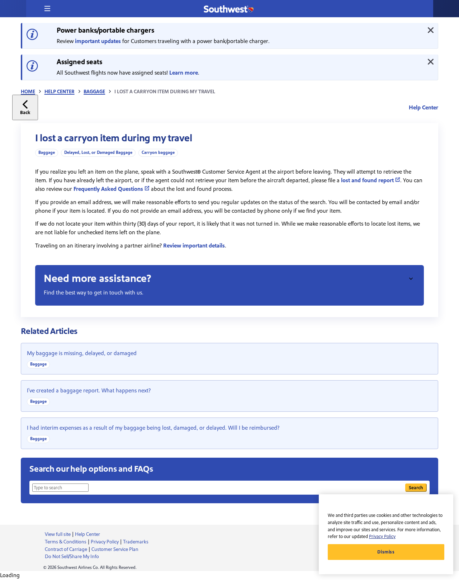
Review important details (194, 245)
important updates (98, 41)
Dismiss (386, 552)
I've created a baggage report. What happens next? (89, 390)
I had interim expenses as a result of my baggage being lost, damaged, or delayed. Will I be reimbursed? (153, 428)
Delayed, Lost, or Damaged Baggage (98, 152)
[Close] (430, 30)
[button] (47, 9)
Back (25, 112)
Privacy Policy (382, 536)
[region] (386, 534)
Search (416, 488)
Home (28, 92)
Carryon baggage (158, 152)
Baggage (94, 92)
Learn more (183, 72)
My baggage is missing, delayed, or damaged (82, 353)
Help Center (59, 92)
